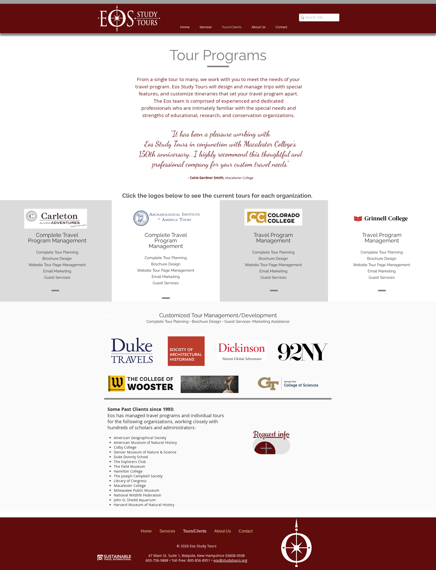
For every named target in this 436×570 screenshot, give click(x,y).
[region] (271, 445)
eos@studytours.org (230, 560)
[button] (258, 27)
